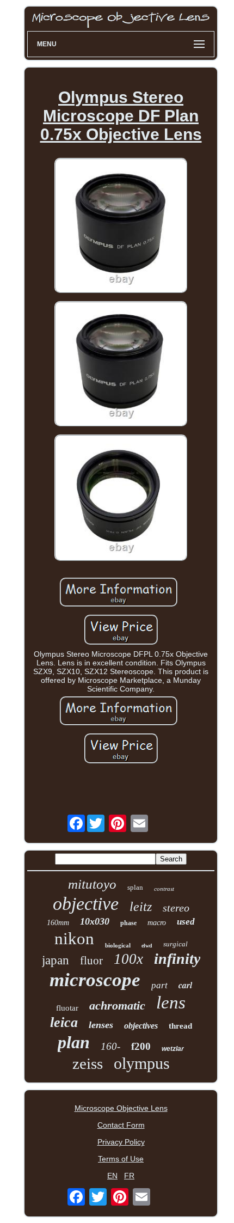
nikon (74, 938)
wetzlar (173, 1049)
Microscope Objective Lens (121, 1108)
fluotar (67, 1008)
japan (55, 960)
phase (128, 923)
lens (171, 1002)
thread (180, 1026)
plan (74, 1042)
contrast (164, 888)
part (159, 985)
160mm (58, 923)
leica (64, 1022)
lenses (101, 1024)
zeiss (87, 1063)
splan (135, 887)
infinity (177, 958)
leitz (141, 907)
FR (129, 1175)
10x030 (94, 921)
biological (118, 945)
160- (110, 1046)
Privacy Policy (121, 1142)
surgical (175, 944)
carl (185, 985)
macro (156, 923)
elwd (146, 946)
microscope (95, 979)
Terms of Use (121, 1158)
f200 (141, 1046)
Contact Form (121, 1125)
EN (112, 1175)
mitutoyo (92, 884)
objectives (141, 1025)
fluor (91, 960)
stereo (176, 908)
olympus (142, 1063)
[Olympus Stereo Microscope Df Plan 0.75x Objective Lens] (120, 226)
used (186, 921)
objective (86, 904)
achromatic (117, 1005)
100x (128, 959)
